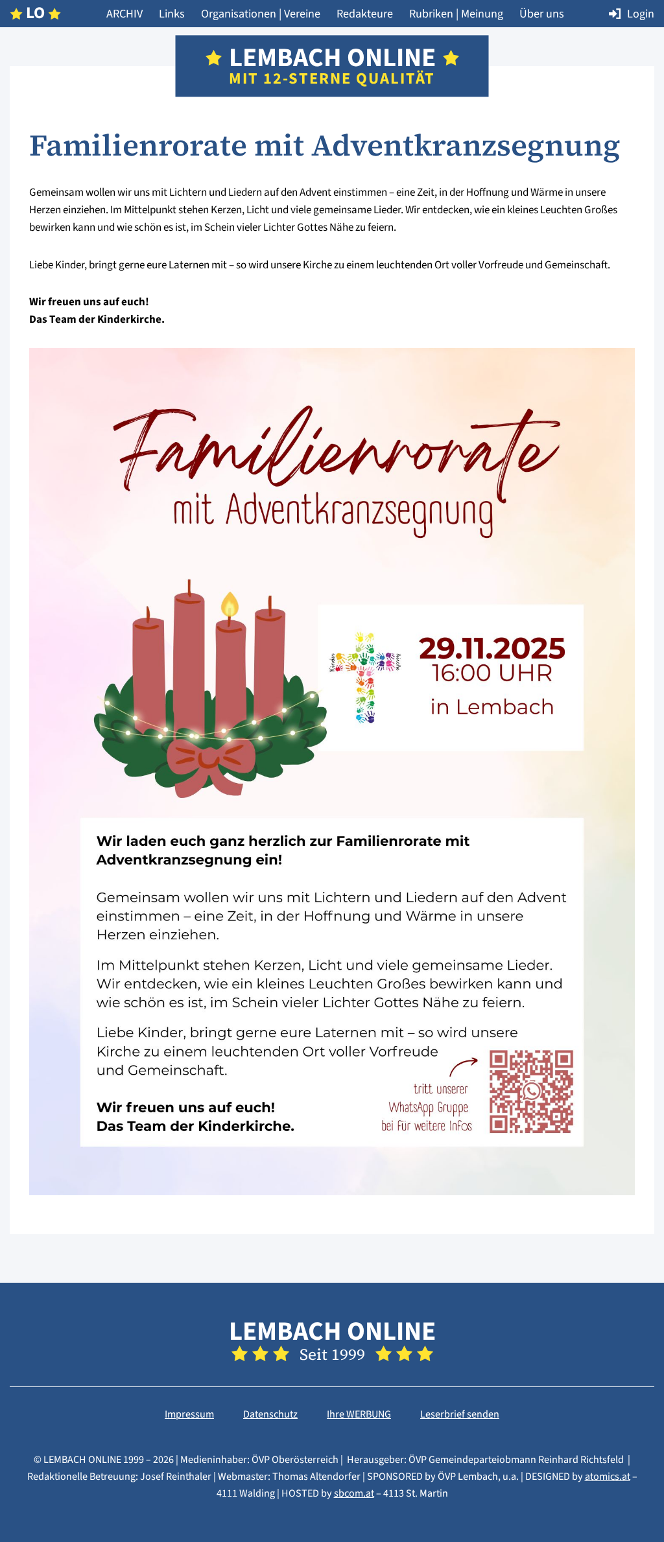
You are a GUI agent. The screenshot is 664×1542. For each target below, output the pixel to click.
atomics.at (607, 1476)
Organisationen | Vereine (260, 13)
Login (640, 13)
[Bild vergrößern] (332, 1186)
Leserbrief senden (459, 1414)
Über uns (541, 13)
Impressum (189, 1414)
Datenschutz (270, 1414)
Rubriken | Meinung (456, 13)
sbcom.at (354, 1493)
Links (172, 13)
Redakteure (365, 13)
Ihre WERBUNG (359, 1414)
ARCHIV (124, 13)
